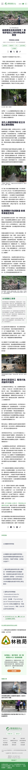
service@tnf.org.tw (16, 756)
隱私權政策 (5, 744)
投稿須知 (23, 742)
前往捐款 (14, 671)
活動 (14, 738)
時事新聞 (11, 40)
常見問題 (5, 742)
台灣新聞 (16, 40)
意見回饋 (23, 744)
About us (5, 740)
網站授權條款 (23, 740)
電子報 (20, 3)
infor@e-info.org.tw (16, 757)
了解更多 (9, 767)
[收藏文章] (8, 51)
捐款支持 (18, 733)
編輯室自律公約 (14, 740)
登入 (26, 3)
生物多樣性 (22, 45)
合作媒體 (14, 742)
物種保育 (11, 45)
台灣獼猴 (14, 48)
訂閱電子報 (9, 733)
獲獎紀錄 (14, 744)
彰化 (17, 45)
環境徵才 (5, 738)
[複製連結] (20, 51)
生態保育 (5, 45)
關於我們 (23, 738)
